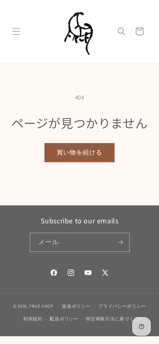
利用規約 (32, 319)
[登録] (120, 242)
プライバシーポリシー (122, 306)
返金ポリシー (76, 306)
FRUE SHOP (41, 306)
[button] (16, 31)
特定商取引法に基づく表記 (114, 319)
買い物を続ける (79, 152)
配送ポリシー (64, 319)
